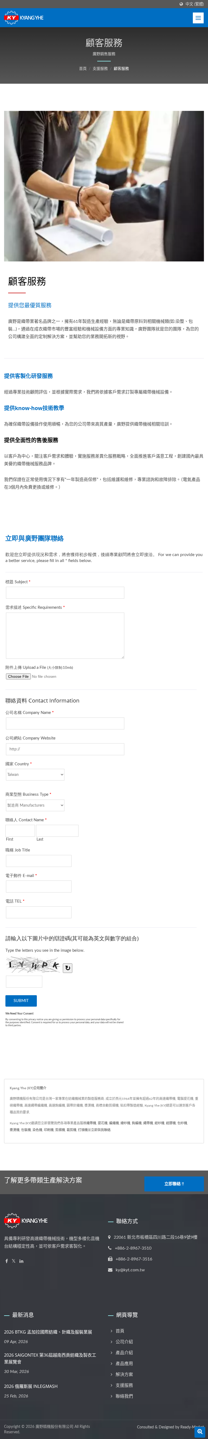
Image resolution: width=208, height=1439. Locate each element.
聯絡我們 (124, 1396)
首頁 (83, 69)
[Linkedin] (21, 1261)
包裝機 (26, 1130)
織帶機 (91, 1123)
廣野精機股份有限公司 (54, 1427)
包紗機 (182, 1123)
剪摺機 (60, 1130)
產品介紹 (124, 1353)
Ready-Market (192, 1427)
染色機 (37, 1130)
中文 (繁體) (195, 4)
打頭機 (83, 1130)
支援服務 (100, 69)
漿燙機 (15, 1130)
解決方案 (124, 1374)
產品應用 (124, 1364)
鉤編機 (137, 1123)
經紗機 (159, 1123)
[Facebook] (6, 1261)
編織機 (114, 1123)
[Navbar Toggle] (198, 18)
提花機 (103, 1123)
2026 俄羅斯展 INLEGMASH (31, 1386)
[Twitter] (14, 1261)
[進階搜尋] (199, 1432)
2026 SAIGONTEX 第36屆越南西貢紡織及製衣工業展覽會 (50, 1358)
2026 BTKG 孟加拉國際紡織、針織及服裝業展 (48, 1332)
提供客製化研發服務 (28, 376)
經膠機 (171, 1123)
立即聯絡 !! (174, 1184)
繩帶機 (148, 1123)
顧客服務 (121, 69)
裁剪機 (71, 1130)
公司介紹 (124, 1342)
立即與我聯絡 (100, 1130)
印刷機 (49, 1130)
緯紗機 (125, 1123)
